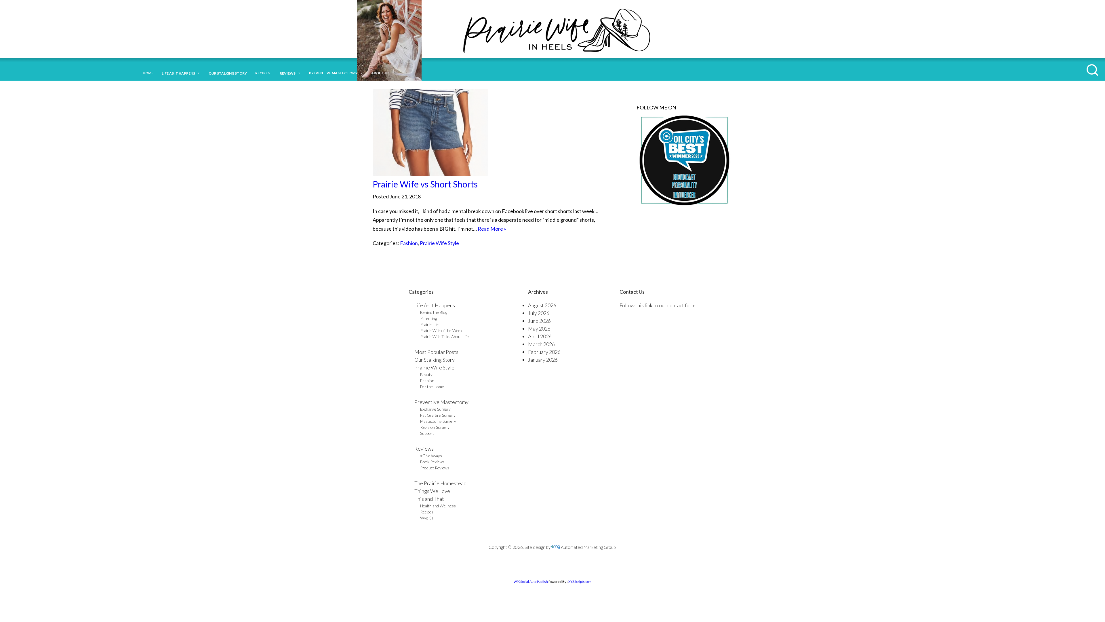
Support (427, 433)
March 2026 (541, 344)
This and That (429, 499)
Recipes (263, 73)
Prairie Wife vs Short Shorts (425, 184)
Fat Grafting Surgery (438, 415)
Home (148, 73)
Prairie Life (429, 324)
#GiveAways (431, 455)
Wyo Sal (427, 517)
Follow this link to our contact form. (658, 305)
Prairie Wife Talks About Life (444, 336)
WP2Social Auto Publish (531, 581)
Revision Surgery (434, 427)
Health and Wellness (438, 505)
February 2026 (544, 352)
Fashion (409, 243)
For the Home (432, 386)
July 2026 (538, 313)
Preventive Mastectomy (333, 73)
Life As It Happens (434, 305)
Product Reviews (434, 467)
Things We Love (432, 491)
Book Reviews (432, 461)
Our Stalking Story (434, 359)
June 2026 (539, 321)
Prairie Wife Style (439, 243)
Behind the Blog (433, 312)
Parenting (428, 318)
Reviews (424, 448)
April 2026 (540, 336)
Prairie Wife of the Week (441, 330)
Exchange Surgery (435, 409)
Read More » (492, 228)
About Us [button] (380, 73)
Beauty (426, 374)
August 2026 (542, 305)
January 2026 (543, 359)
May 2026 (539, 328)
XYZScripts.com (579, 581)
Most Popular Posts (436, 352)
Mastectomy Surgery (438, 421)
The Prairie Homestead (440, 483)
